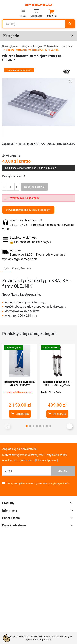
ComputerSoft (44, 639)
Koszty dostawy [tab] (21, 268)
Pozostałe (67, 46)
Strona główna (10, 46)
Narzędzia (52, 46)
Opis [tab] (6, 268)
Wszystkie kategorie (32, 46)
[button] (52, 13)
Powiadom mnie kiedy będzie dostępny (28, 209)
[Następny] (70, 426)
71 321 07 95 (18, 225)
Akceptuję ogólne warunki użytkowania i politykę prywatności (37, 483)
